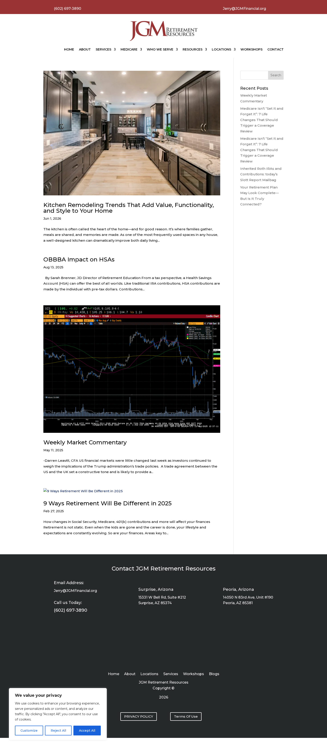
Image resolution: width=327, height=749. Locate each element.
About (85, 49)
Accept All (87, 731)
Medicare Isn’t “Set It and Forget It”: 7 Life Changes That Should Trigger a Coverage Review (261, 119)
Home (69, 49)
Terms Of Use (186, 716)
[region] (58, 714)
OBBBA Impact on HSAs (79, 259)
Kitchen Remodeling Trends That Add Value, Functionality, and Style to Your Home (128, 207)
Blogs (214, 674)
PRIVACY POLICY (138, 716)
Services (103, 49)
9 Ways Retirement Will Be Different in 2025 (107, 503)
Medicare (129, 49)
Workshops (251, 49)
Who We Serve (160, 49)
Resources (192, 49)
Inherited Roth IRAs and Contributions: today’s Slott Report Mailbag (261, 174)
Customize (29, 731)
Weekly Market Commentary (85, 442)
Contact (275, 49)
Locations (221, 49)
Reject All (58, 731)
